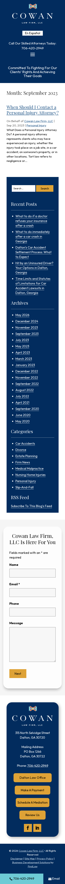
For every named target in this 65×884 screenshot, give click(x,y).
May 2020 (22, 421)
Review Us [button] (32, 815)
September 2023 (26, 334)
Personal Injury (36, 125)
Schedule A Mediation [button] (33, 802)
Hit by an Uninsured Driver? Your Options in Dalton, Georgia (34, 267)
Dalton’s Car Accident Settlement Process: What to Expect (33, 252)
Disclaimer (16, 858)
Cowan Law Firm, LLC (38, 121)
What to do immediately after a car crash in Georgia (32, 236)
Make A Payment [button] (32, 790)
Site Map (30, 858)
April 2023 (22, 352)
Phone (14, 604)
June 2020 (23, 415)
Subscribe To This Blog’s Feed (31, 506)
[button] (32, 54)
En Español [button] (32, 33)
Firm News (22, 462)
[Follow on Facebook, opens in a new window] (28, 828)
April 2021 (22, 402)
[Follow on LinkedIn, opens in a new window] (37, 828)
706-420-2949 (32, 48)
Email (14, 584)
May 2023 (22, 346)
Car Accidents (25, 443)
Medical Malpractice (29, 468)
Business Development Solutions (31, 862)
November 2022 (26, 377)
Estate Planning (26, 456)
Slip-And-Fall (24, 487)
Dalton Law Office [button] (33, 778)
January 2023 (25, 365)
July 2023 (22, 340)
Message (16, 623)
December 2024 (26, 321)
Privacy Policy (45, 858)
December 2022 (26, 371)
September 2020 (27, 409)
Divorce (20, 450)
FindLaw (32, 866)
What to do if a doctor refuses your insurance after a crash (31, 221)
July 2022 (22, 396)
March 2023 (23, 359)
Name (13, 565)
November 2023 (26, 327)
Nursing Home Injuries (30, 475)
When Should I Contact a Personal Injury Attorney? (33, 109)
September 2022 (27, 384)
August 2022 (24, 390)
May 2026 (22, 315)
